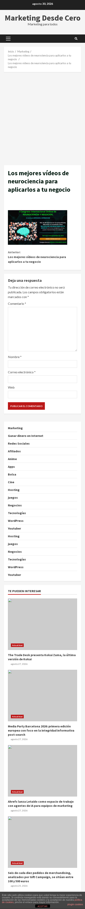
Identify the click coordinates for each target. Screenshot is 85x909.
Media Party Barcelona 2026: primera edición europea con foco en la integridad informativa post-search (42, 695)
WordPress (16, 521)
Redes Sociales (19, 443)
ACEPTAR (42, 906)
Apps (11, 467)
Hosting (14, 490)
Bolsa (12, 474)
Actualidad (17, 645)
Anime (12, 459)
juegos (13, 497)
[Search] (76, 38)
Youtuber (14, 528)
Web (11, 387)
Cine (11, 482)
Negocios (15, 505)
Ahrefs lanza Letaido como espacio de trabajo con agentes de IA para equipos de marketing (42, 771)
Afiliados (14, 451)
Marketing (15, 428)
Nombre (15, 357)
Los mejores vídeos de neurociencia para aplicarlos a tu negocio (37, 257)
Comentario (17, 303)
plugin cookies (75, 904)
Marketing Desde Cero (42, 18)
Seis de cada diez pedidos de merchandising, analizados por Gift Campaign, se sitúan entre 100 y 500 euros (42, 842)
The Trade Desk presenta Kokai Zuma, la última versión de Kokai (42, 624)
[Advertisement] (42, 118)
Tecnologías (17, 513)
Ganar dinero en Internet (25, 436)
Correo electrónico (22, 372)
